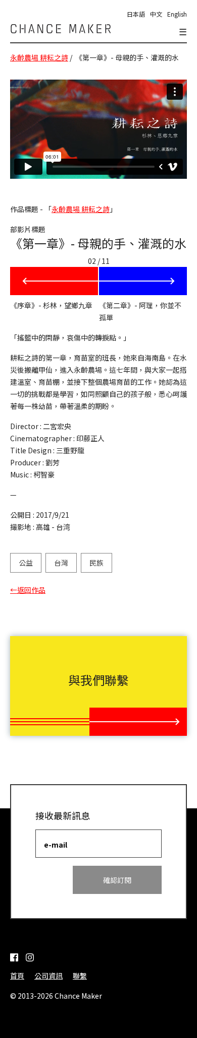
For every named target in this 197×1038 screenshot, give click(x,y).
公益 (26, 563)
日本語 (136, 14)
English (177, 14)
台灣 (61, 563)
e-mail (55, 845)
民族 (96, 563)
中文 (156, 14)
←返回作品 (27, 590)
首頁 (17, 976)
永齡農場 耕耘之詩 (39, 57)
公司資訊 (48, 976)
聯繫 (80, 976)
